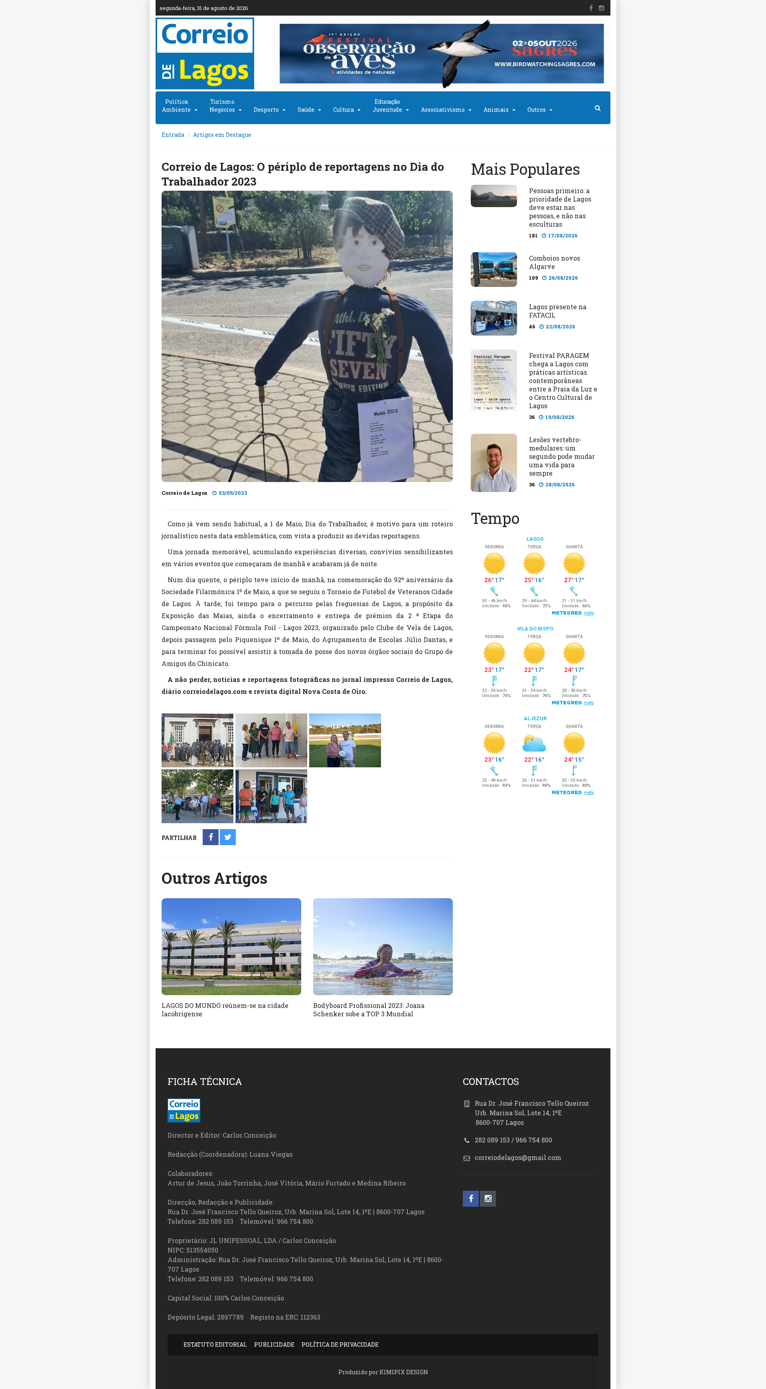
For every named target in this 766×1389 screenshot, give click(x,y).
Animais (496, 109)
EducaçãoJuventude (387, 105)
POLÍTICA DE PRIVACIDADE (340, 1344)
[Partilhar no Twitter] (228, 838)
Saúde (306, 109)
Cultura (343, 109)
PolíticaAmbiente (176, 105)
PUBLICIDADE (274, 1344)
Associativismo (443, 109)
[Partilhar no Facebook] (211, 838)
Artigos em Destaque (222, 134)
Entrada (173, 134)
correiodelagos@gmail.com (518, 1157)
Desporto (266, 109)
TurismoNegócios (222, 105)
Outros (536, 109)
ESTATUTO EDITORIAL (215, 1344)
